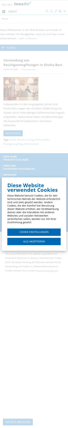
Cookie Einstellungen (34, 232)
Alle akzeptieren (34, 241)
